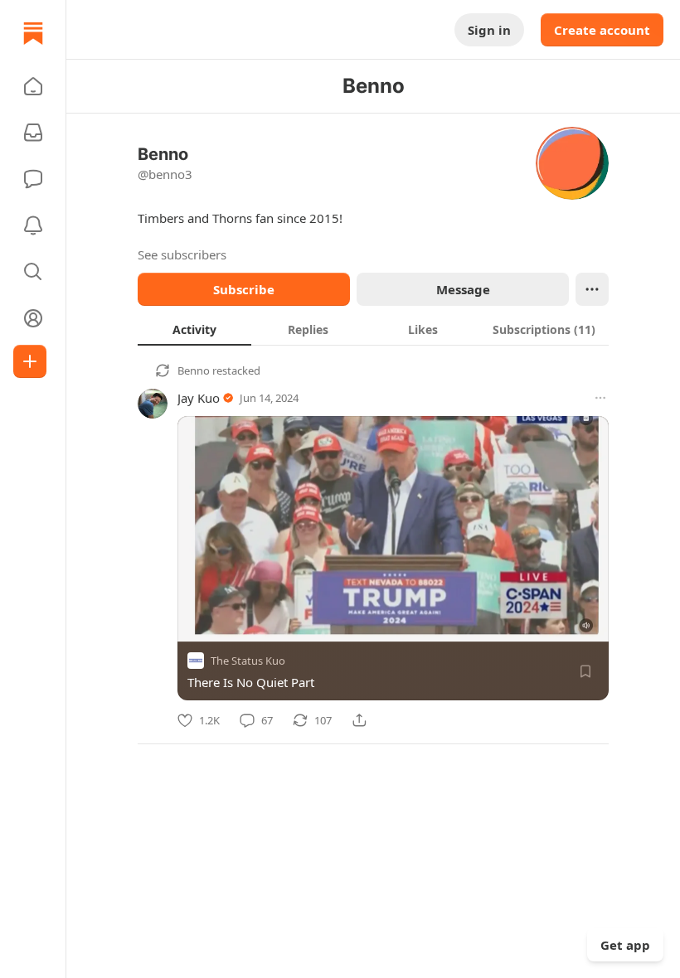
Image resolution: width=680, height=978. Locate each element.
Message (463, 289)
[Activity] (33, 225)
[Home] (33, 33)
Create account (602, 30)
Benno (193, 370)
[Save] (585, 671)
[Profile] (33, 318)
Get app (625, 945)
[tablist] (373, 329)
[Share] (359, 720)
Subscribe (243, 289)
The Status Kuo (248, 660)
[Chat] (33, 179)
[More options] (600, 398)
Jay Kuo (198, 398)
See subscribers (182, 254)
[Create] (29, 361)
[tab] (194, 329)
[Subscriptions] (33, 133)
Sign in (489, 30)
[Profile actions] (592, 289)
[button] (33, 86)
